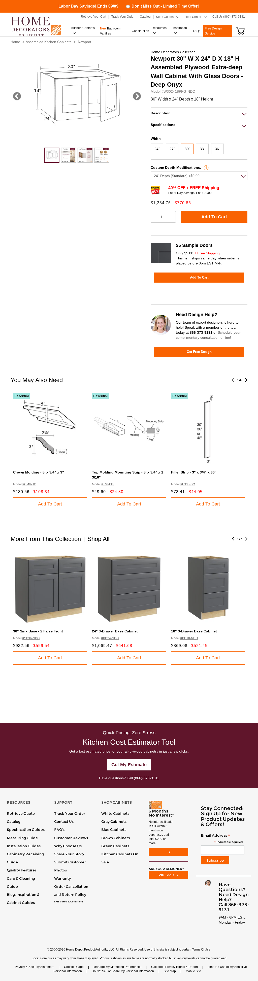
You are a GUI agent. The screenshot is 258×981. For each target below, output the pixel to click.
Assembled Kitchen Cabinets (48, 42)
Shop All (98, 538)
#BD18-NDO (189, 638)
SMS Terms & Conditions (68, 901)
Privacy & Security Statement (34, 967)
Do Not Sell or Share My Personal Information (123, 971)
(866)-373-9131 (146, 778)
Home (15, 42)
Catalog (13, 821)
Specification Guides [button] (26, 829)
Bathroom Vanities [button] (110, 31)
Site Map (170, 971)
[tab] (199, 113)
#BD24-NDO (110, 638)
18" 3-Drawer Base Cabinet (194, 631)
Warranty (62, 878)
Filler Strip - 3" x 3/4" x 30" (193, 472)
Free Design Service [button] (213, 31)
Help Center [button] (193, 17)
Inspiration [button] (180, 28)
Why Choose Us (68, 846)
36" (217, 149)
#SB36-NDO (31, 638)
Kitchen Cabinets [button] (83, 28)
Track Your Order (69, 813)
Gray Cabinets (113, 821)
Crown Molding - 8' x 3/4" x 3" (38, 472)
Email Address (222, 839)
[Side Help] (205, 167)
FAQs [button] (196, 31)
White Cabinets (115, 813)
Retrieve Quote (21, 813)
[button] (240, 31)
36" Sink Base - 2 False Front (38, 631)
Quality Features (22, 870)
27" (172, 149)
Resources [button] (159, 28)
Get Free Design (199, 352)
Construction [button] (140, 31)
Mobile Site (193, 971)
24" (157, 149)
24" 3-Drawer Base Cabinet (115, 631)
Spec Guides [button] (165, 17)
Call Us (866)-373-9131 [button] (228, 16)
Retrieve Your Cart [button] (93, 16)
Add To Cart (214, 216)
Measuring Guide (22, 838)
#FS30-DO (187, 484)
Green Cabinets (115, 846)
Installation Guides (24, 846)
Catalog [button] (145, 16)
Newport (84, 42)
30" (187, 149)
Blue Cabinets (113, 829)
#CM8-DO (29, 484)
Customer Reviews (71, 838)
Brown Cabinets (115, 838)
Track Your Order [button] (123, 16)
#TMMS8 (107, 484)
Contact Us (64, 821)
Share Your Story (69, 854)
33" (202, 149)
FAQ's (59, 829)
